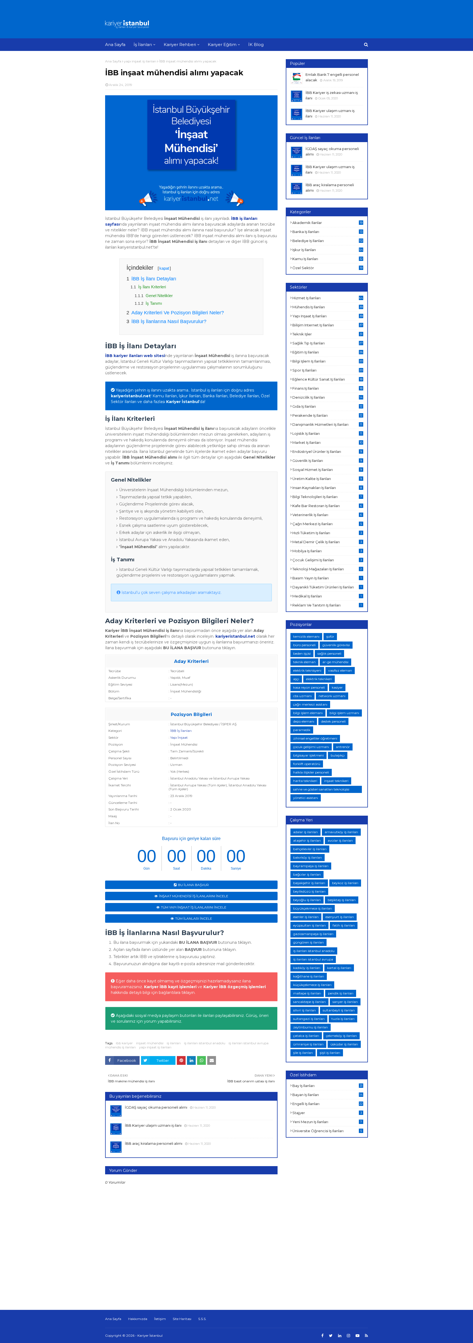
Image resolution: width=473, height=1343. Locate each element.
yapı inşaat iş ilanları (140, 61)
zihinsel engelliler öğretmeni (315, 738)
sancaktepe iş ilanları (309, 1002)
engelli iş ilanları (327, 1104)
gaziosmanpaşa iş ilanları (313, 934)
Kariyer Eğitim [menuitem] (222, 44)
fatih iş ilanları (344, 925)
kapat (164, 268)
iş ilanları (174, 1043)
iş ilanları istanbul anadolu (204, 1043)
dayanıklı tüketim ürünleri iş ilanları (327, 587)
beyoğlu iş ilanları (307, 900)
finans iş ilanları (327, 388)
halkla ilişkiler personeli (311, 772)
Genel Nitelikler (159, 295)
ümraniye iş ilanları (308, 1044)
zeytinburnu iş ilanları (310, 1027)
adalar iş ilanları (305, 832)
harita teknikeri (305, 781)
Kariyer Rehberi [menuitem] (180, 44)
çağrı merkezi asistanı (310, 704)
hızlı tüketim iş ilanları (327, 533)
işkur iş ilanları (327, 250)
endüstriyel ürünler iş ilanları (327, 451)
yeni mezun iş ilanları (327, 1122)
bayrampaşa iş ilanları (310, 866)
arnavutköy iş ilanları (341, 832)
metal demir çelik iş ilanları (327, 542)
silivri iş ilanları (304, 1010)
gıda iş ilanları (327, 406)
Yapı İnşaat (179, 737)
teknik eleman (304, 662)
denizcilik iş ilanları (327, 397)
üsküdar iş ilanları (344, 1044)
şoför (330, 636)
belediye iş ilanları (327, 240)
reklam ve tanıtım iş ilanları (327, 605)
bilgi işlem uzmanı (344, 713)
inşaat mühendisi (149, 1043)
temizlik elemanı (306, 636)
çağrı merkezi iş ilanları (327, 524)
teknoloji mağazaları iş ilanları (327, 569)
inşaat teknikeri (336, 781)
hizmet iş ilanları (327, 298)
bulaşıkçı (338, 755)
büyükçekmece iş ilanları (312, 908)
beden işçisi (302, 653)
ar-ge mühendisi (335, 662)
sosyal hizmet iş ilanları (327, 469)
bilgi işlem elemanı (308, 713)
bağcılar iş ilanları (307, 874)
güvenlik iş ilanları (327, 460)
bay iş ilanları (327, 1085)
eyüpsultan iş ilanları (309, 925)
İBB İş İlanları (181, 731)
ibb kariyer (124, 1043)
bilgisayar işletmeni (308, 755)
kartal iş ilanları (339, 968)
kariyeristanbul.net (131, 395)
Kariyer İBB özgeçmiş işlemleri (234, 986)
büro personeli (304, 645)
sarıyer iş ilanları (345, 1002)
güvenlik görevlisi (336, 645)
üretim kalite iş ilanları (327, 478)
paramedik (301, 730)
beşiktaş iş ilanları (342, 900)
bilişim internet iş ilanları (327, 325)
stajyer (327, 1113)
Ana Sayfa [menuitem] (115, 44)
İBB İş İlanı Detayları (153, 278)
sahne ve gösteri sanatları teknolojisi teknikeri (321, 790)
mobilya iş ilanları (327, 551)
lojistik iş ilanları (327, 433)
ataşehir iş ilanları (307, 840)
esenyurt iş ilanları (339, 917)
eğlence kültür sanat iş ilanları (327, 379)
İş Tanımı (154, 303)
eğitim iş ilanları (327, 352)
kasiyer (337, 687)
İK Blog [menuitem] (256, 44)
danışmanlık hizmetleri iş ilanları (327, 424)
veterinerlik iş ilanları (327, 515)
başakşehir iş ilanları (309, 883)
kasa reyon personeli (309, 687)
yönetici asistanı (305, 798)
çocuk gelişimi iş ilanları (327, 560)
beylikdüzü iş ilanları (309, 891)
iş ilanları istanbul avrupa (249, 1043)
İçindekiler (148, 267)
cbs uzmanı (302, 696)
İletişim (160, 1319)
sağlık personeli (329, 653)
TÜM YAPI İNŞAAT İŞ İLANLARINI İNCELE (193, 907)
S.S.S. (202, 1319)
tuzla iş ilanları (342, 1019)
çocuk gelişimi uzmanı (311, 747)
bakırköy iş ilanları (307, 857)
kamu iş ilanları (327, 259)
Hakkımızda (137, 1319)
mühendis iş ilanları (120, 1047)
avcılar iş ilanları (340, 840)
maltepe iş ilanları (307, 993)
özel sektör (327, 268)
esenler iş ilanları (306, 917)
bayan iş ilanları (327, 1094)
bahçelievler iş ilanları (310, 849)
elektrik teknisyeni (307, 670)
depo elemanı (303, 721)
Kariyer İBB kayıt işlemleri (170, 986)
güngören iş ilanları (308, 942)
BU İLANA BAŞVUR (193, 885)
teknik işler (327, 334)
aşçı (296, 679)
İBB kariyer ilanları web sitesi (135, 355)
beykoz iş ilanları (345, 883)
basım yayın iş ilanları (327, 578)
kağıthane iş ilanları (308, 976)
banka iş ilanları (327, 231)
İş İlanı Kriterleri (152, 286)
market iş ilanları (327, 442)
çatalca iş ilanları (306, 1036)
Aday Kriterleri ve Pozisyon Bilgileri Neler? (177, 312)
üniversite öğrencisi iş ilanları (327, 1131)
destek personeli (333, 721)
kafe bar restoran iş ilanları (327, 506)
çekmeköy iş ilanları (341, 1036)
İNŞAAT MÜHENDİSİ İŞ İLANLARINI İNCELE (193, 896)
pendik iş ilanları (340, 993)
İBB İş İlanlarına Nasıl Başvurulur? (168, 321)
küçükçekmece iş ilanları (312, 985)
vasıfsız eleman (340, 670)
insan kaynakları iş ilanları (327, 487)
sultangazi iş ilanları (309, 1019)
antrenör (343, 747)
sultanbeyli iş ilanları (339, 1010)
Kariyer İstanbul (150, 1335)
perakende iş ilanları (327, 415)
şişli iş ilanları (330, 1053)
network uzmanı (332, 696)
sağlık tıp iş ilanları (327, 343)
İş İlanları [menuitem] (143, 44)
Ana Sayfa (113, 61)
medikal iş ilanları (327, 596)
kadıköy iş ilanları (306, 968)
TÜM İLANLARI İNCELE (193, 918)
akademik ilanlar (327, 222)
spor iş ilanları (327, 370)
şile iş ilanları (303, 1053)
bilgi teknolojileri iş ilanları (327, 496)
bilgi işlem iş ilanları (327, 361)
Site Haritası (182, 1319)
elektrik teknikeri (319, 679)
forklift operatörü (306, 764)
